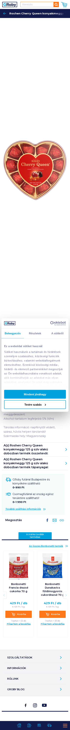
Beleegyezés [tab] (13, 333)
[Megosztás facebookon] (47, 523)
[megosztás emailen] (53, 523)
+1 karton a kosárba (19, 624)
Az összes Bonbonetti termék (46, 546)
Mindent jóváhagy (35, 394)
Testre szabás (33, 404)
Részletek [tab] (35, 333)
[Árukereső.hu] (35, 720)
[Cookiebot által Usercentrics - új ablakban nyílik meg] (50, 323)
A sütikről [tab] (57, 333)
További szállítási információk (23, 509)
